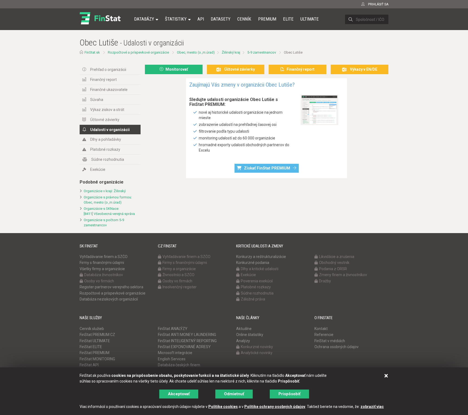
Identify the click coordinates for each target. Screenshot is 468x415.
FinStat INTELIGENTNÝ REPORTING (187, 341)
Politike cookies (223, 406)
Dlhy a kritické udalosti (259, 269)
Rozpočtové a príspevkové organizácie (138, 52)
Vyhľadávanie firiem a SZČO (104, 256)
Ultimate (309, 19)
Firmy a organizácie (179, 269)
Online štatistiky (249, 334)
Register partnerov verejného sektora (111, 287)
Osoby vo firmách (99, 281)
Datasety (220, 19)
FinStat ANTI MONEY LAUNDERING (187, 334)
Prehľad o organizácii (108, 69)
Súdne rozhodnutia (107, 159)
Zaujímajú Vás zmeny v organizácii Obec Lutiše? (242, 84)
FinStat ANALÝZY (172, 328)
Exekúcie (97, 169)
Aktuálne (244, 328)
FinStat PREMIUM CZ (97, 334)
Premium (267, 19)
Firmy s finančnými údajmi (102, 262)
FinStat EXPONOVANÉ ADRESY (184, 347)
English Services (172, 359)
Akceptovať (179, 393)
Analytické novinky (256, 353)
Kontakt (321, 328)
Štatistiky (176, 19)
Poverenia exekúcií (257, 281)
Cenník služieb (92, 328)
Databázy (144, 19)
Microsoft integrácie (175, 353)
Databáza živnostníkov (103, 275)
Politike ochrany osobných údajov (274, 406)
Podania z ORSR (333, 269)
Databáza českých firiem (179, 365)
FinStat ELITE (91, 347)
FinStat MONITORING (97, 359)
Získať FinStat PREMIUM (267, 168)
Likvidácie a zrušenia (336, 256)
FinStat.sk (92, 52)
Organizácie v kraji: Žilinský (105, 191)
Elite (288, 19)
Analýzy (243, 341)
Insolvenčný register (179, 287)
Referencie (323, 334)
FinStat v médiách (329, 341)
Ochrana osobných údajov (336, 347)
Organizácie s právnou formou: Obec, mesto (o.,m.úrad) (108, 199)
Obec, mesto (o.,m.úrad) (196, 52)
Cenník (244, 19)
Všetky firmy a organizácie (102, 269)
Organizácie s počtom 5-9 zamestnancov (104, 222)
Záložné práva (253, 299)
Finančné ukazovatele (109, 89)
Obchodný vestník (334, 262)
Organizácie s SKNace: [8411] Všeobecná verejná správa (109, 211)
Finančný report (103, 79)
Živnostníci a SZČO (178, 275)
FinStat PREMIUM (94, 353)
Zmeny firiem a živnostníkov (343, 275)
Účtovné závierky (104, 119)
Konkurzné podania (252, 262)
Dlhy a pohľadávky (105, 139)
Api (200, 19)
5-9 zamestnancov (261, 52)
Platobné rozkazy (105, 149)
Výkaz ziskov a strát (107, 109)
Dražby (325, 281)
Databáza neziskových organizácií (109, 299)
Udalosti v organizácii (110, 130)
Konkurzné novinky (257, 347)
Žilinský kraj (231, 52)
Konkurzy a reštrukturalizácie (261, 256)
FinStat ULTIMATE (95, 341)
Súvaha (96, 99)
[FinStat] (100, 23)
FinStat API (89, 365)
